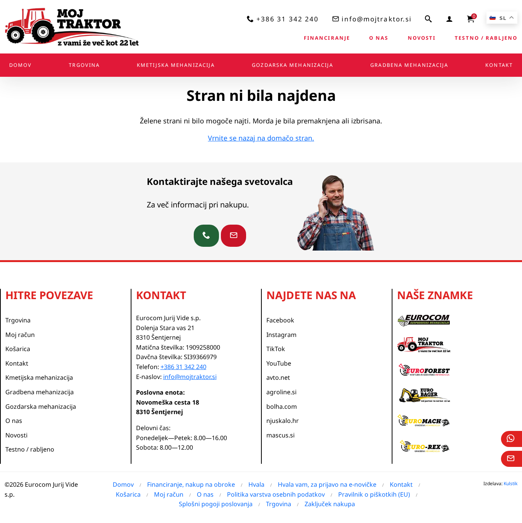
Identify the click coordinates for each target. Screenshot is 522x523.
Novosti (422, 37)
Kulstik (510, 483)
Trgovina (84, 65)
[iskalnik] (428, 18)
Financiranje (327, 37)
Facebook (280, 320)
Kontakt (499, 65)
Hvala (256, 484)
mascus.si (280, 435)
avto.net (278, 377)
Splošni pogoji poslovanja (216, 504)
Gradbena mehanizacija (409, 65)
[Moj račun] (450, 18)
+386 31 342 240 (287, 19)
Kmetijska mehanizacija (176, 65)
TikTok (275, 349)
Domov (20, 65)
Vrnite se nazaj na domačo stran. (261, 137)
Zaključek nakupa (330, 504)
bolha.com (281, 406)
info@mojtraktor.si (377, 19)
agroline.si (281, 392)
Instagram (281, 334)
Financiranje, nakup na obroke (191, 484)
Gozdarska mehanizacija (292, 65)
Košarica (17, 349)
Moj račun (20, 334)
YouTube (278, 363)
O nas (379, 37)
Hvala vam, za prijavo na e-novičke (327, 484)
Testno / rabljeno (486, 37)
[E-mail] (511, 459)
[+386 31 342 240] (206, 236)
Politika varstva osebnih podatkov (276, 494)
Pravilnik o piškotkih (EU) (374, 494)
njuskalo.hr (282, 420)
